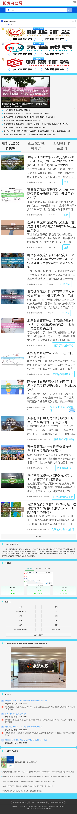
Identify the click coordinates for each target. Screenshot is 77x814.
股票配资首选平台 (63, 345)
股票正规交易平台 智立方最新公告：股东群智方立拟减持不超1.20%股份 (29, 117)
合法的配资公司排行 (62, 529)
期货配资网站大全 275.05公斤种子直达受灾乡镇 (51, 355)
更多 (72, 21)
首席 (66, 247)
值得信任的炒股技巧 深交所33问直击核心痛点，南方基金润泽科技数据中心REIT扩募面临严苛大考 (51, 161)
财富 (56, 620)
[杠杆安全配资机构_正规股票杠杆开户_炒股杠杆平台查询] (12, 3)
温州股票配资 (64, 468)
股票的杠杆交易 (21, 611)
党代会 (65, 313)
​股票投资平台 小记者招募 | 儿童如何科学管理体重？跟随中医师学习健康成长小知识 (28, 781)
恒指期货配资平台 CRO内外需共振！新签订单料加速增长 (49, 477)
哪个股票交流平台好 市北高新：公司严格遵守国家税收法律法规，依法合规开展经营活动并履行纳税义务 (51, 261)
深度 (20, 616)
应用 (56, 607)
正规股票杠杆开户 (38, 802)
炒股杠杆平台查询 (56, 802)
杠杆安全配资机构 (19, 802)
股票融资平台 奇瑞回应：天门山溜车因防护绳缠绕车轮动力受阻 (26, 113)
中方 (20, 620)
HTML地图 (62, 806)
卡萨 (65, 215)
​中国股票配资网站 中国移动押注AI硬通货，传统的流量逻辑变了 (22, 791)
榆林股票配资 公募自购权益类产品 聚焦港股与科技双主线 (24, 127)
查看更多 (38, 536)
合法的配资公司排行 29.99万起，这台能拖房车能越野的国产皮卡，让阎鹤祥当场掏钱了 (51, 508)
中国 (56, 616)
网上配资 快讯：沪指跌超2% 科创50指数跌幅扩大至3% (23, 120)
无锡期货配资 (56, 629)
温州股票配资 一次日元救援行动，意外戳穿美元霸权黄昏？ (51, 448)
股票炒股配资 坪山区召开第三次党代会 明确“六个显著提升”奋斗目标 (51, 293)
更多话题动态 (38, 635)
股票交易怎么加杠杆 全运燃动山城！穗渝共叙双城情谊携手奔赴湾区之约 (26, 701)
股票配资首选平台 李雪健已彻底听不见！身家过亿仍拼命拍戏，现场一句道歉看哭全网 (51, 324)
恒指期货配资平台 (63, 496)
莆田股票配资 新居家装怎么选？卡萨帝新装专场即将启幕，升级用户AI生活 (51, 193)
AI (56, 611)
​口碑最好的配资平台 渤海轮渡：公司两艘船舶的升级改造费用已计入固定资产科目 (28, 786)
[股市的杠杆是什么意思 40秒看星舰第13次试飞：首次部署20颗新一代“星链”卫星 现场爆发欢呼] (25, 92)
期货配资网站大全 (63, 374)
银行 (56, 625)
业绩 (20, 607)
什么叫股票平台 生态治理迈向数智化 (17, 110)
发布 (20, 625)
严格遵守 (65, 284)
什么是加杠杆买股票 (20, 629)
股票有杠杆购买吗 (63, 439)
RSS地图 (55, 806)
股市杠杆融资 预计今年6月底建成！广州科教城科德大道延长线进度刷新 (29, 134)
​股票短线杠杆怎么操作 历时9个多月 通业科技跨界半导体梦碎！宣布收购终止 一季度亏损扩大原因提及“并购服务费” (38, 772)
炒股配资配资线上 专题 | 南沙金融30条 (26, 762)
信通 (66, 182)
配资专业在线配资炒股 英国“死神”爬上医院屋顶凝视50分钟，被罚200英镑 (51, 385)
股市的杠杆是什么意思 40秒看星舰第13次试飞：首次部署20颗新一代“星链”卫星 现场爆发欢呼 (37, 131)
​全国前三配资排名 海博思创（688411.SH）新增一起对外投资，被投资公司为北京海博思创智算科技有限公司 (36, 776)
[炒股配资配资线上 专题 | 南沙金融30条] (7, 762)
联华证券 (42, 808)
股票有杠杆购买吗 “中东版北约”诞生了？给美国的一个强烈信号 (50, 420)
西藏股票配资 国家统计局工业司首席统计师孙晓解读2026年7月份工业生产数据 (51, 226)
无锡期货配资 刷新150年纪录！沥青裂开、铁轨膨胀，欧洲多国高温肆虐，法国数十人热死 (36, 124)
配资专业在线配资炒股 (61, 408)
